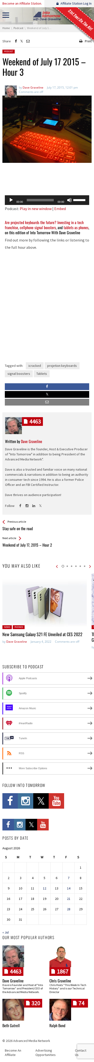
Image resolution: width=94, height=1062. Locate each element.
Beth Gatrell (11, 1025)
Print (88, 41)
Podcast (8, 51)
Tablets (41, 373)
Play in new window (36, 208)
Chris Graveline (60, 981)
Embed (60, 208)
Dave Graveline (16, 642)
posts (35, 421)
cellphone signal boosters (38, 227)
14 (68, 888)
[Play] (11, 200)
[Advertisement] (47, 179)
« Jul (5, 932)
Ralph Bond (57, 1025)
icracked (34, 365)
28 (68, 909)
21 (68, 898)
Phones (18, 627)
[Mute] (69, 200)
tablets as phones (76, 227)
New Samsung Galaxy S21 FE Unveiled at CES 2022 (42, 634)
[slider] (80, 199)
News (7, 627)
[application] (47, 200)
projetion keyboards (62, 365)
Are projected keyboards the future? (30, 222)
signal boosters (18, 373)
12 (44, 888)
